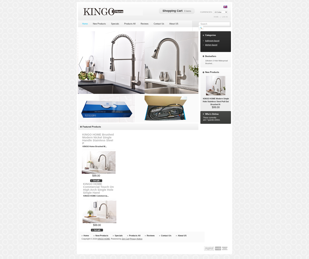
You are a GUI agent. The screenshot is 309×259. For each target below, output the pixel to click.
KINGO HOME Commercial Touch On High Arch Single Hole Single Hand (98, 188)
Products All (134, 236)
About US (182, 236)
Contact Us (166, 236)
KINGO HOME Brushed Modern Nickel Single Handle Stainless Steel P (98, 139)
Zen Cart (125, 239)
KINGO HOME (104, 239)
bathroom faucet (212, 41)
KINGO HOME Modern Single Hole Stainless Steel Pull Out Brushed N (216, 102)
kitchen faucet (211, 45)
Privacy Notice (136, 239)
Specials (119, 236)
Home (216, 17)
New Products (212, 72)
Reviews (151, 236)
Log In (225, 17)
